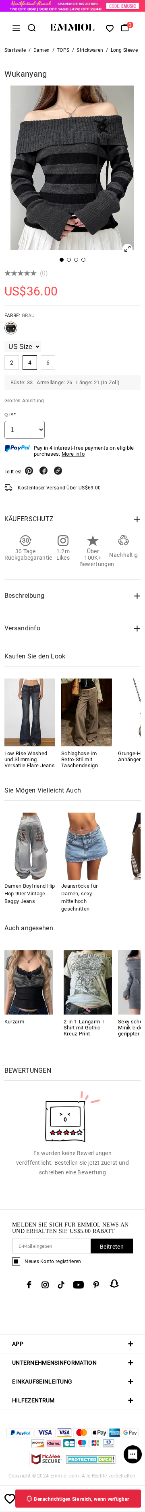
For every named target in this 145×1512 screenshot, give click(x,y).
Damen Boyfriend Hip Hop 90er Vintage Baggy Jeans (29, 893)
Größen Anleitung (24, 400)
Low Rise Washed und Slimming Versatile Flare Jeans (29, 759)
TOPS (63, 50)
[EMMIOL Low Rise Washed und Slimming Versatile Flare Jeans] (29, 712)
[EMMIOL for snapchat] (114, 1284)
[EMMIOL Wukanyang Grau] (11, 331)
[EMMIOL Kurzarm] (28, 982)
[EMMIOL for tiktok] (61, 1284)
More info (73, 454)
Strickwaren (90, 50)
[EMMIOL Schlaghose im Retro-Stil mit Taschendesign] (86, 712)
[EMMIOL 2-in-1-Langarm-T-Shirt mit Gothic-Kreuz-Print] (88, 982)
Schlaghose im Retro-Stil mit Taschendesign (79, 759)
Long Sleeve (124, 50)
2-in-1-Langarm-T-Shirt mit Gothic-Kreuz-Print (85, 1028)
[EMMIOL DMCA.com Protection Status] (91, 1464)
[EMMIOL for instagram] (45, 1284)
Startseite (15, 50)
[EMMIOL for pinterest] (96, 1284)
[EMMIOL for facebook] (29, 1284)
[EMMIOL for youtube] (78, 1284)
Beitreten (112, 1246)
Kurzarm (14, 1022)
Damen (41, 50)
